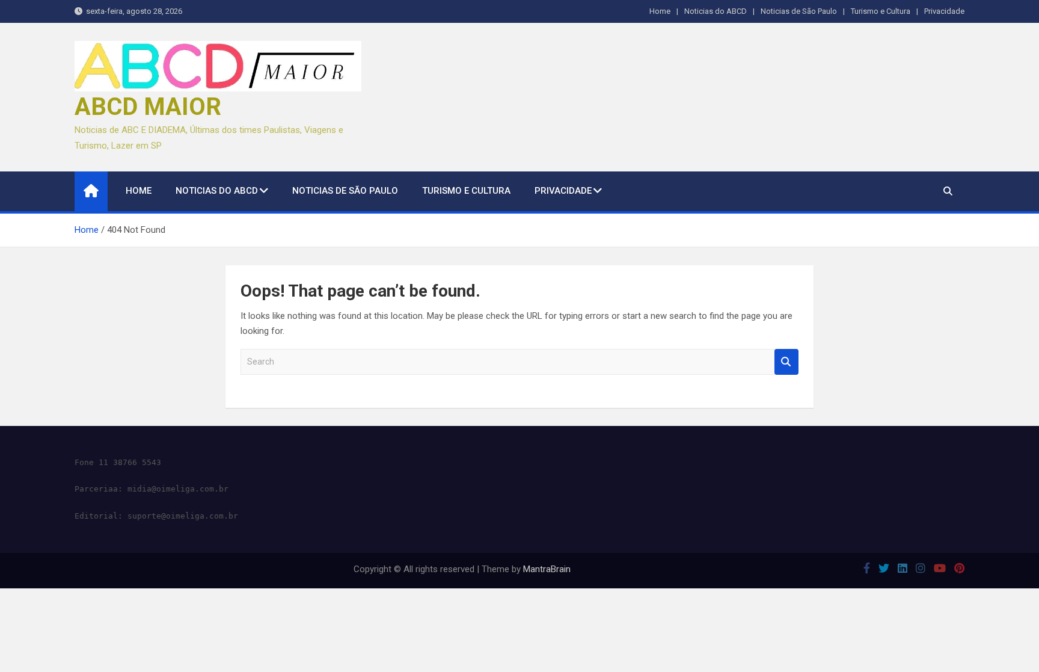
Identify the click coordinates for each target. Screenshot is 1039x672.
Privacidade (944, 11)
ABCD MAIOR (148, 107)
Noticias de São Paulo (799, 11)
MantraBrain (547, 569)
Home (659, 11)
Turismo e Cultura (880, 11)
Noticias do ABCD (715, 11)
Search (786, 362)
